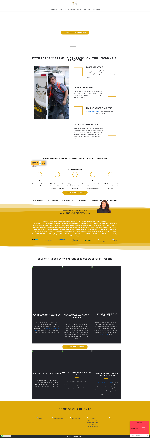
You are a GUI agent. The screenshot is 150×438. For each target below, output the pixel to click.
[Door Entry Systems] (75, 3)
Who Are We (62, 9)
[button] (75, 32)
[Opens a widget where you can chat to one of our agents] (139, 429)
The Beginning (53, 9)
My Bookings (97, 9)
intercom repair (104, 334)
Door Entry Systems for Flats (103, 382)
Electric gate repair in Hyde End (76, 373)
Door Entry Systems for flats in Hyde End (106, 374)
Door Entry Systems (94, 111)
